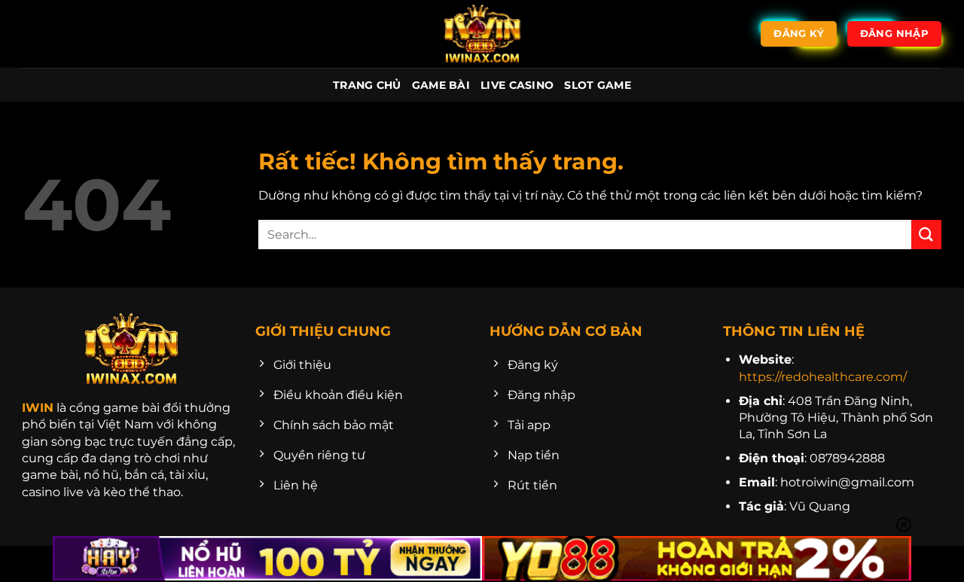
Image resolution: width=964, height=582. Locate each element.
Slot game (597, 85)
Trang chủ (367, 85)
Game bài (441, 85)
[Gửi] (926, 234)
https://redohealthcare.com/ (823, 377)
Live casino (517, 85)
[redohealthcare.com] (482, 34)
